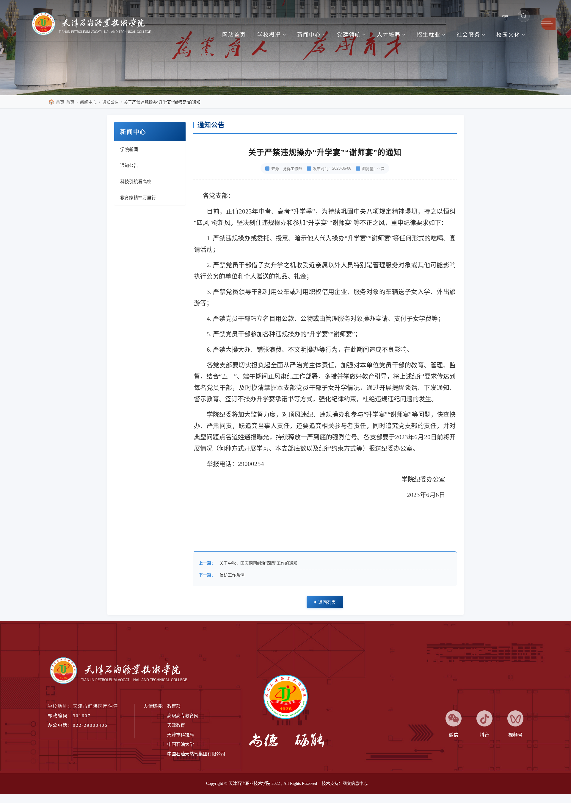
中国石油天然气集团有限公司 (196, 753)
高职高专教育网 (182, 715)
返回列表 (327, 602)
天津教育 (176, 725)
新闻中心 (88, 102)
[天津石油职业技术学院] (94, 24)
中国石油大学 (180, 744)
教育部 (174, 706)
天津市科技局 (180, 734)
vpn (505, 16)
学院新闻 (129, 149)
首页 (56, 102)
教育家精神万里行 (138, 197)
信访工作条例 (231, 575)
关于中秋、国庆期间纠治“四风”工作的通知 (258, 563)
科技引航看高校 (135, 181)
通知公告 (110, 102)
